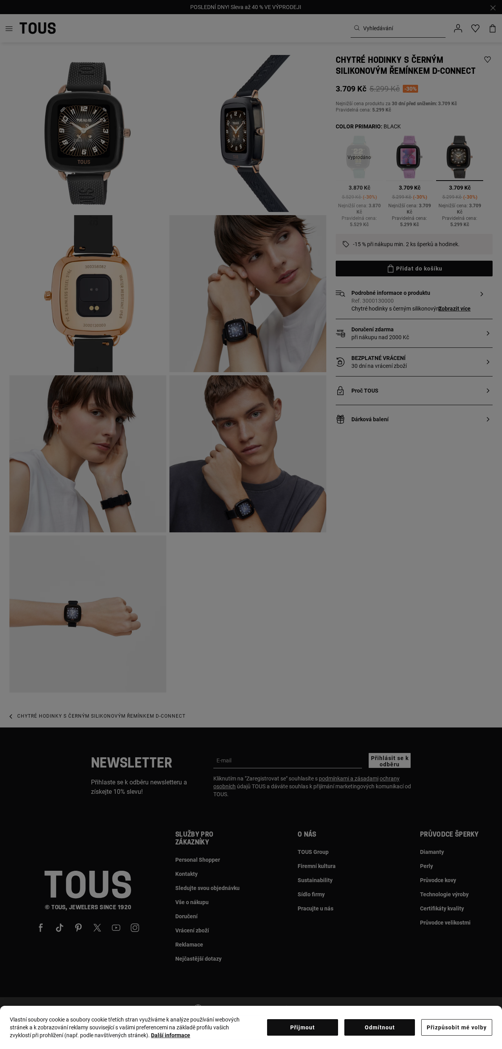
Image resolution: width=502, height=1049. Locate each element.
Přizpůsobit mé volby (457, 1027)
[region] (251, 1027)
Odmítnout (380, 1027)
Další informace (170, 1035)
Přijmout (302, 1027)
